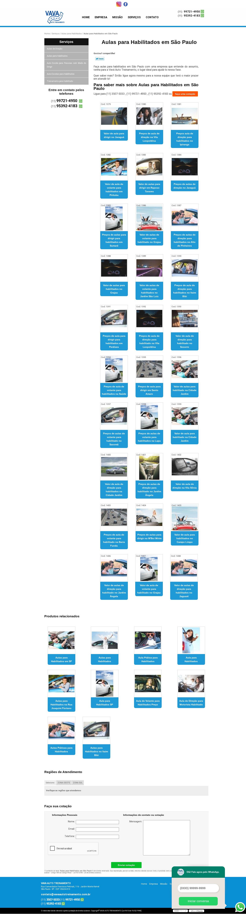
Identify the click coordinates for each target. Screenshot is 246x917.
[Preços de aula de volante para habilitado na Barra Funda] (114, 517)
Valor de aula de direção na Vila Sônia (185, 486)
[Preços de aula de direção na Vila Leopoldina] (149, 116)
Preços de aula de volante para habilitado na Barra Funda (114, 540)
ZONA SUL (78, 783)
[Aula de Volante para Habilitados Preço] (148, 683)
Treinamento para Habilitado (60, 81)
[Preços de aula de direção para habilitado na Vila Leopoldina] (149, 318)
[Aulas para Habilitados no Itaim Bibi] (96, 730)
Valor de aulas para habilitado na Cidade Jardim (184, 390)
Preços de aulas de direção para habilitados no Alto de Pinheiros (184, 240)
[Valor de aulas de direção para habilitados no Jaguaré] (184, 568)
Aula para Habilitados (191, 659)
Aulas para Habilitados (57, 56)
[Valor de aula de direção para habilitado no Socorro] (184, 318)
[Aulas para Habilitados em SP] (61, 640)
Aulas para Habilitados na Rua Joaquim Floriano (61, 705)
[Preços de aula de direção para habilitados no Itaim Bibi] (184, 268)
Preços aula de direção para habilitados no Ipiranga (184, 139)
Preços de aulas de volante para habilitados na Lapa (149, 437)
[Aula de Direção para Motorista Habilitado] (191, 683)
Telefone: (70, 836)
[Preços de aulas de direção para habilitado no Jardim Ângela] (149, 467)
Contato (152, 17)
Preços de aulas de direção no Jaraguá (185, 186)
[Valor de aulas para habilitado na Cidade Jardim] (184, 369)
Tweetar (99, 58)
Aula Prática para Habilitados (148, 659)
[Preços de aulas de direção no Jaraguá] (184, 167)
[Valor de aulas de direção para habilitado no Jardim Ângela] (114, 568)
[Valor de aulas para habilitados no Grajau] (114, 268)
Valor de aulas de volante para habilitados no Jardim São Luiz (149, 291)
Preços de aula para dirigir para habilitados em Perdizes (114, 341)
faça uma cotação (185, 94)
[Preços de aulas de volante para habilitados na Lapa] (149, 416)
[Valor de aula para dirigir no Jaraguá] (114, 116)
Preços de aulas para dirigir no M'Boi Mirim (149, 536)
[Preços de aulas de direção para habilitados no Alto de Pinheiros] (184, 217)
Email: (72, 828)
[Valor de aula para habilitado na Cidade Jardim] (184, 416)
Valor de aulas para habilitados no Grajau (114, 289)
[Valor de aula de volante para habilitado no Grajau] (149, 568)
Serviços (134, 17)
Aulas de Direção (54, 49)
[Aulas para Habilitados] (104, 640)
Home (86, 17)
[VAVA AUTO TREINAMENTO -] (60, 15)
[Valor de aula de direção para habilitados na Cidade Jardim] (114, 467)
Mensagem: (136, 821)
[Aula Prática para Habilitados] (148, 640)
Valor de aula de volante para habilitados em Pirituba (114, 189)
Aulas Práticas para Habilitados (61, 749)
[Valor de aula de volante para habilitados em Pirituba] (114, 167)
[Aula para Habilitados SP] (104, 683)
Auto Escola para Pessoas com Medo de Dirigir (66, 65)
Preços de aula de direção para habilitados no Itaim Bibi (184, 291)
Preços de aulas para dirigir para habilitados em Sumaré (114, 240)
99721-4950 (192, 11)
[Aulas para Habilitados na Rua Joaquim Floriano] (61, 683)
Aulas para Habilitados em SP (61, 659)
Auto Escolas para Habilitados (60, 74)
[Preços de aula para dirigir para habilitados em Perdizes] (114, 318)
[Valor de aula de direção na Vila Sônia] (184, 467)
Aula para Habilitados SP (104, 703)
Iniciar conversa (198, 901)
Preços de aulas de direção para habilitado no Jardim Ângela (149, 489)
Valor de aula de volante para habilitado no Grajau (149, 589)
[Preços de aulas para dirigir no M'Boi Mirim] (149, 517)
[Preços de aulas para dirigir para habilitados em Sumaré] (114, 217)
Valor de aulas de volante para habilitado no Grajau (149, 238)
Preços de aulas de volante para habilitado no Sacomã (114, 439)
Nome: (72, 821)
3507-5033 (52, 899)
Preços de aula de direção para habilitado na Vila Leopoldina (149, 341)
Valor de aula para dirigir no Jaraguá (114, 135)
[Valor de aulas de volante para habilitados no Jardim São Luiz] (149, 268)
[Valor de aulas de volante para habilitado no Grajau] (149, 217)
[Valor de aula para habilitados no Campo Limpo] (184, 517)
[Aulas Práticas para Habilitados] (61, 730)
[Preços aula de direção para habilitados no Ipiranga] (184, 116)
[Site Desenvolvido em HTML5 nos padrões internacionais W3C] (180, 910)
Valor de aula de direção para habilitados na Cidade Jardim (114, 489)
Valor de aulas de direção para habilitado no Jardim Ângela (114, 591)
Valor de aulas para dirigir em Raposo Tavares (149, 188)
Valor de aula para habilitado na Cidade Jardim (184, 437)
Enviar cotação (126, 865)
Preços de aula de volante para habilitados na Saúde (114, 390)
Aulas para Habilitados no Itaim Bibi (96, 751)
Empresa (101, 17)
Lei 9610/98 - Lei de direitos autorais (87, 873)
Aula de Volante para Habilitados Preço (148, 703)
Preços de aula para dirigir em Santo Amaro (149, 390)
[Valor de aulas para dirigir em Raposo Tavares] (149, 167)
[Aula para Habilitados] (191, 640)
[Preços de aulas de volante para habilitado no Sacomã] (114, 416)
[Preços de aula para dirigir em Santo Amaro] (149, 369)
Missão (117, 17)
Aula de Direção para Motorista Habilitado (191, 703)
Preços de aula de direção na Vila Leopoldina (149, 137)
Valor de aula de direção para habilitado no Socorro (185, 341)
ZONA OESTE (64, 783)
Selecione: (50, 783)
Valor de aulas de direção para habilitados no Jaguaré (184, 591)
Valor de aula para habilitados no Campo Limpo (184, 538)
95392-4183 (192, 15)
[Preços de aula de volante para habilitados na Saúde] (114, 369)
